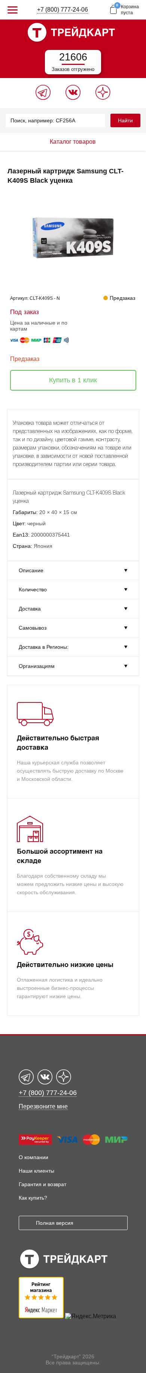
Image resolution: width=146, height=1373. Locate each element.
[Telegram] (43, 98)
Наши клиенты (36, 1171)
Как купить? (33, 1198)
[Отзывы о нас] (41, 1316)
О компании (33, 1157)
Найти (125, 120)
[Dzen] (102, 98)
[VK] (73, 98)
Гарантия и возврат (42, 1184)
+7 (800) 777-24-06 (62, 9)
